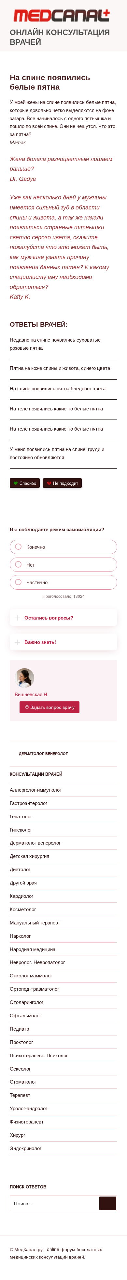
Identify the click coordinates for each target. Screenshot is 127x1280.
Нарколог (20, 935)
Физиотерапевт (27, 1121)
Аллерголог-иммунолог (35, 789)
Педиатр (19, 1028)
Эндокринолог (25, 1148)
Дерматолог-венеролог (43, 753)
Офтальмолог (25, 1015)
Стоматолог (23, 1081)
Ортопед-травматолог (34, 988)
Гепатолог (21, 816)
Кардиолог (21, 895)
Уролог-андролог (28, 1108)
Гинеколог (21, 829)
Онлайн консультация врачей (60, 36)
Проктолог (21, 1041)
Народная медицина (32, 949)
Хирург (17, 1134)
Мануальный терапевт (35, 922)
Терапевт (20, 1094)
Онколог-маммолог (31, 975)
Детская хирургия (29, 855)
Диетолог (20, 869)
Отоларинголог (26, 1001)
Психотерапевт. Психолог (39, 1055)
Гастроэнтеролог (28, 802)
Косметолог (23, 909)
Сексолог (20, 1068)
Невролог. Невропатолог (37, 962)
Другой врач (23, 882)
